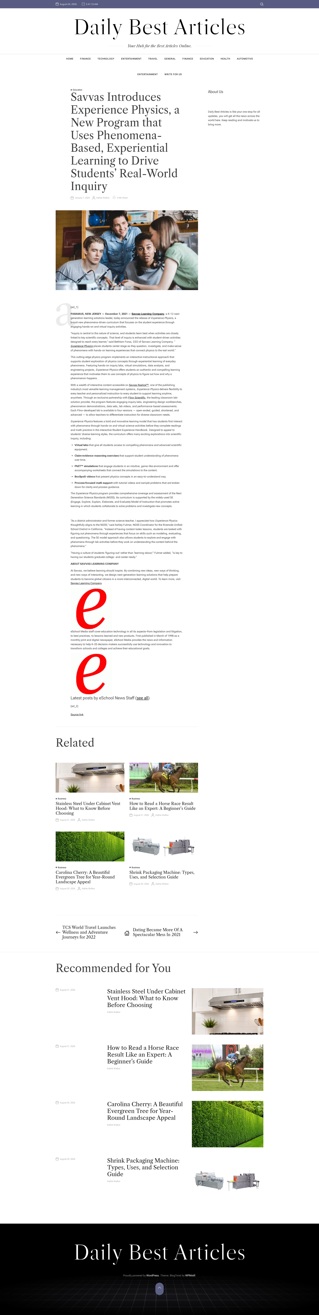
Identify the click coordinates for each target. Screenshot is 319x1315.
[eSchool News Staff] (91, 590)
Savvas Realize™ (139, 385)
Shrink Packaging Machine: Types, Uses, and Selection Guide (161, 875)
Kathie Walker (102, 198)
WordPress (152, 1275)
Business (62, 799)
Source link (77, 714)
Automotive (245, 58)
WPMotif (190, 1275)
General (170, 58)
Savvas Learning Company (86, 583)
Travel (153, 58)
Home (69, 58)
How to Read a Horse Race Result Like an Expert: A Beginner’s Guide (162, 806)
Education (207, 58)
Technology (106, 58)
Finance (85, 58)
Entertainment (131, 58)
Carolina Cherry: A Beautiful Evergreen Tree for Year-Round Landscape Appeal (85, 877)
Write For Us (173, 74)
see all (142, 697)
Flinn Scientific (136, 397)
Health (225, 58)
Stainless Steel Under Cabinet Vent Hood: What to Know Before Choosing (88, 808)
